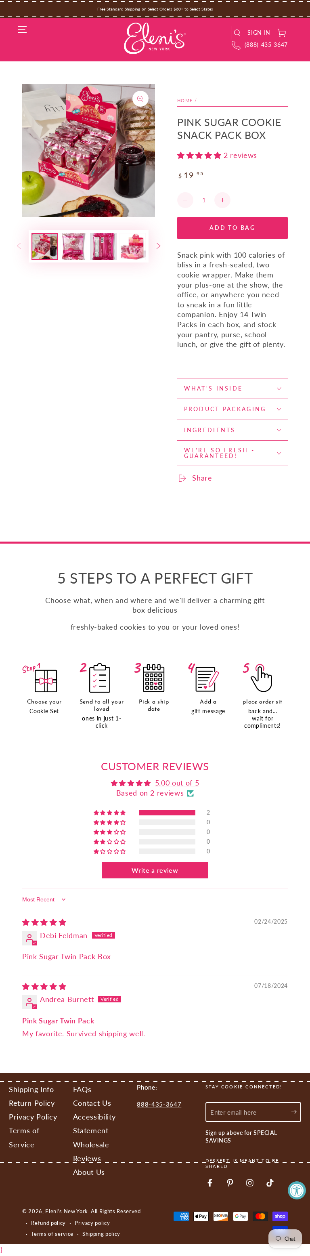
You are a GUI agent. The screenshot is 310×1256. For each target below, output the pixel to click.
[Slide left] (19, 246)
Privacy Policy (33, 1117)
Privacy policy (92, 1223)
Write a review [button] (155, 870)
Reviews (87, 1158)
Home (185, 100)
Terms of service (52, 1234)
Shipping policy (101, 1234)
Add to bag (232, 227)
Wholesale (91, 1144)
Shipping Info (31, 1089)
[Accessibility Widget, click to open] (297, 1190)
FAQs (82, 1089)
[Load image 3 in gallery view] (103, 246)
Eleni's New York (66, 1211)
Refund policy (48, 1223)
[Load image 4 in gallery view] (132, 246)
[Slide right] (158, 246)
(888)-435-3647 (266, 44)
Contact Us (92, 1103)
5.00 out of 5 (177, 783)
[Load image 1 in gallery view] (44, 246)
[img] (44, 922)
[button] (237, 33)
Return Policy (32, 1103)
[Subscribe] (296, 1112)
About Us (89, 1172)
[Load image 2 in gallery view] (74, 246)
